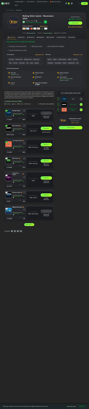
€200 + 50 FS (33, 131)
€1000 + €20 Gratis (33, 163)
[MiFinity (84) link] (34, 29)
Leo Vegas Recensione (46, 148)
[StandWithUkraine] (66, 3)
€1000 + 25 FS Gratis (33, 147)
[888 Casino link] (8, 163)
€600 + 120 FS (76, 19)
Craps (10, 63)
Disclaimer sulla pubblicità (47, 104)
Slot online (11, 59)
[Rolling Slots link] (13, 22)
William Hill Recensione (46, 215)
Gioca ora (46, 113)
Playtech (50, 59)
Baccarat (15, 63)
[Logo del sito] (5, 3)
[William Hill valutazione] (13, 214)
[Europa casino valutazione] (13, 115)
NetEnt (54, 59)
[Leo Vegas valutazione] (13, 148)
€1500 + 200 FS (33, 197)
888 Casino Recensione (46, 164)
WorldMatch (50, 63)
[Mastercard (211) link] (31, 29)
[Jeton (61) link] (38, 29)
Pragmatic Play (71, 63)
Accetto (82, 406)
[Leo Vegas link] (8, 146)
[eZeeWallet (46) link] (45, 29)
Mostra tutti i (39, 54)
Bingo (31, 63)
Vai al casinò (75, 23)
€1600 (33, 180)
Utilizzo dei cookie (71, 406)
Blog (16, 5)
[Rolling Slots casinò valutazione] (36, 21)
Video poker (22, 63)
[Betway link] (8, 197)
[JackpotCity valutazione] (13, 182)
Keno (27, 63)
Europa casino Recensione (46, 117)
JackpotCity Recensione (46, 181)
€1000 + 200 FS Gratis (33, 213)
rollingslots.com (15, 74)
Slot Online (30, 2)
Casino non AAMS (64, 80)
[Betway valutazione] (13, 197)
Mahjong (36, 63)
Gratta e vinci (36, 59)
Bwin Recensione (46, 132)
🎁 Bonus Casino (55, 2)
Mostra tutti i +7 (43, 26)
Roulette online (19, 59)
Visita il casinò (70, 127)
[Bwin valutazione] (13, 131)
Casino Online (19, 2)
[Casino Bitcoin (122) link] (24, 29)
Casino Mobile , (69, 78)
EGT (77, 63)
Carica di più (28, 224)
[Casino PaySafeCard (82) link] (27, 29)
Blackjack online (27, 59)
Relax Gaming (58, 63)
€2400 (33, 115)
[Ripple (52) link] (42, 29)
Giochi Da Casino (42, 2)
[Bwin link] (8, 130)
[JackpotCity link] (8, 180)
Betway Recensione (46, 198)
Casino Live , (63, 78)
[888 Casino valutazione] (13, 163)
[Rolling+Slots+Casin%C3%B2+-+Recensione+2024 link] (12, 231)
